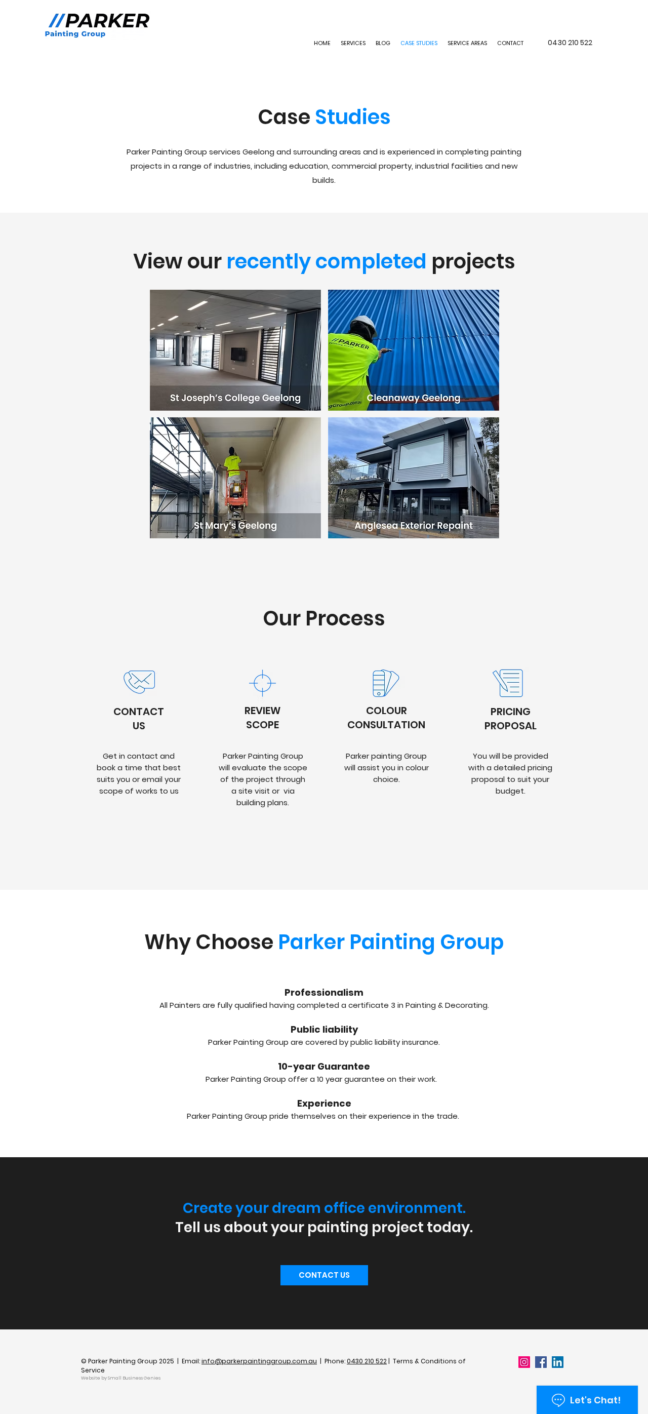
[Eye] (235, 350)
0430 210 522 (367, 1361)
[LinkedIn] (557, 1362)
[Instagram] (524, 1362)
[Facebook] (541, 1362)
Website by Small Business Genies (120, 1378)
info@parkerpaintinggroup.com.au (259, 1361)
